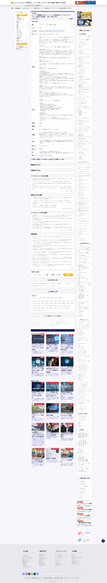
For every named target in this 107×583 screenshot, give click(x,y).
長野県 (43, 303)
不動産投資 (58, 322)
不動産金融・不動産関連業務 (84, 79)
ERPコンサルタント (81, 193)
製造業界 (40, 561)
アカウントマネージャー (82, 359)
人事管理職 (80, 294)
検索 (68, 274)
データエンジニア (81, 396)
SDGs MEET (57, 565)
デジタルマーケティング (82, 376)
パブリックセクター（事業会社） (83, 248)
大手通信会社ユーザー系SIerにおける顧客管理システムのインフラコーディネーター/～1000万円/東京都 (51, 186)
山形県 (55, 301)
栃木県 (68, 301)
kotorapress (57, 562)
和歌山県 (47, 305)
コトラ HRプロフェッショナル (61, 554)
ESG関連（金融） (82, 42)
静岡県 (63, 303)
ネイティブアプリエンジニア (83, 394)
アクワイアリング (81, 150)
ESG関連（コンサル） (83, 171)
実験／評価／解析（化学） (82, 444)
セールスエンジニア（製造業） (83, 468)
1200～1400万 (19, 33)
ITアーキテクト (80, 196)
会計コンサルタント (81, 209)
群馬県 (72, 301)
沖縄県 (39, 310)
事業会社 (41, 149)
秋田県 (51, 301)
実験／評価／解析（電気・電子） (83, 441)
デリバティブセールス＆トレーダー (84, 121)
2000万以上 (19, 37)
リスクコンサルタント (82, 220)
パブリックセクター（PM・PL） (83, 326)
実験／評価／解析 (82, 440)
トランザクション (35, 326)
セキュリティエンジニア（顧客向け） (84, 400)
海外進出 (81, 315)
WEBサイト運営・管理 (82, 370)
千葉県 (48, 297)
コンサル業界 (41, 557)
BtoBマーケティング (81, 277)
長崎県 (55, 308)
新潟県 (38, 303)
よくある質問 (25, 565)
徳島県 (34, 308)
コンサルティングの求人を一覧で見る (66, 230)
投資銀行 (52, 324)
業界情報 (24, 563)
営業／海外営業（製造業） (82, 471)
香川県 (38, 308)
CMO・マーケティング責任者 (83, 278)
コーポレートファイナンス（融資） (84, 127)
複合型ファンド (80, 65)
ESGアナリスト (81, 46)
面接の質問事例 (26, 561)
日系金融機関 (35, 283)
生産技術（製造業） (81, 458)
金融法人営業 (80, 134)
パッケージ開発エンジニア (82, 384)
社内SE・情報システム (83, 365)
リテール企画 (80, 147)
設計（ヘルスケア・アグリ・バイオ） (84, 453)
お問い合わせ (27, 578)
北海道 (34, 301)
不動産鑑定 (80, 85)
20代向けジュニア (42, 563)
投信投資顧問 (81, 70)
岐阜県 (59, 303)
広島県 (64, 305)
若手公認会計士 (42, 562)
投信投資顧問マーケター (82, 77)
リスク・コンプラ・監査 (84, 301)
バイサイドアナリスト (82, 73)
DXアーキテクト (81, 334)
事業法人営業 (80, 135)
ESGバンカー (80, 47)
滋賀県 (38, 305)
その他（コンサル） (83, 238)
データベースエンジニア (82, 395)
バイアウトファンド (55, 319)
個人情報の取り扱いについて (37, 578)
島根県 (56, 305)
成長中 (51, 155)
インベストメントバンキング (84, 49)
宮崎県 (68, 308)
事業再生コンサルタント (82, 188)
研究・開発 (81, 432)
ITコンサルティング (83, 190)
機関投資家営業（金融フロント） (83, 139)
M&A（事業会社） (81, 289)
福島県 (59, 301)
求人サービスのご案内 (27, 557)
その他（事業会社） (81, 290)
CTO (79, 344)
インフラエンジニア (25, 8)
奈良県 (43, 305)
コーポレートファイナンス (37, 319)
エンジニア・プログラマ (84, 382)
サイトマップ (71, 578)
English (94, 0)
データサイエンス (82, 406)
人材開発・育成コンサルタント (83, 204)
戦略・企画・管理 (82, 272)
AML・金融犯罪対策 (81, 103)
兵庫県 (72, 303)
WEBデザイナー (81, 377)
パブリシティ (74, 560)
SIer (48, 155)
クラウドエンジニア (81, 393)
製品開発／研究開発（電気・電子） (84, 433)
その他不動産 (80, 94)
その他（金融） (82, 155)
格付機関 (79, 157)
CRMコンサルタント (81, 194)
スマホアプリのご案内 (27, 566)
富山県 (47, 303)
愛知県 (52, 297)
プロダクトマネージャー (82, 288)
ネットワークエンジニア (82, 398)
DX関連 (80, 330)
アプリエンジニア (81, 404)
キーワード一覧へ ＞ (52, 330)
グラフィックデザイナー (82, 417)
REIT (39, 324)
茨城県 (63, 301)
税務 (79, 269)
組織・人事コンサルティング (84, 201)
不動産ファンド (80, 66)
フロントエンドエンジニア (82, 386)
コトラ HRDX (57, 560)
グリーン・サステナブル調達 (83, 461)
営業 (79, 422)
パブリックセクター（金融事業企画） (84, 39)
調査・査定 (80, 111)
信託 (79, 142)
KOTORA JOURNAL (59, 563)
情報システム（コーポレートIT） (83, 366)
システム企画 (80, 348)
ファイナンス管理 (82, 261)
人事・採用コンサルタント (82, 203)
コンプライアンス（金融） (82, 102)
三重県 (68, 303)
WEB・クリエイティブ (83, 372)
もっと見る (70, 267)
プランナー (80, 421)
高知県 (47, 308)
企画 (79, 279)
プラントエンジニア (81, 462)
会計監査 (79, 270)
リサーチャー (80, 236)
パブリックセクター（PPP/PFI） (83, 40)
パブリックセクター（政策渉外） (83, 252)
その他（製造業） (81, 464)
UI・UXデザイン (81, 380)
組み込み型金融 (80, 153)
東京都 (34, 297)
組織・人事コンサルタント (82, 202)
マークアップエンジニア (82, 373)
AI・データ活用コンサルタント (83, 198)
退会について (78, 578)
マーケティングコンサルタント (83, 228)
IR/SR (79, 275)
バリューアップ (47, 319)
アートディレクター (81, 418)
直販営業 (79, 113)
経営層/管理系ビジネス (43, 558)
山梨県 (34, 303)
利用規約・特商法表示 (48, 578)
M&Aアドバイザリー (81, 215)
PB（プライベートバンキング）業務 (84, 136)
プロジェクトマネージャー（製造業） (84, 463)
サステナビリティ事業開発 (82, 259)
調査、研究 (80, 233)
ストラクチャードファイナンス (83, 57)
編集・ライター (80, 423)
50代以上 (18, 21)
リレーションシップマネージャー (83, 128)
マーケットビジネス (83, 116)
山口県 (68, 305)
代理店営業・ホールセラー (82, 112)
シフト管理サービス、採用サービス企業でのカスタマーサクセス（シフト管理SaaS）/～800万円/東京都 (51, 200)
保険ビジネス (81, 105)
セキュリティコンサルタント (83, 223)
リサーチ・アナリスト (82, 122)
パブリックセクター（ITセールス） (84, 328)
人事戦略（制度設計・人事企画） (83, 295)
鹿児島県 (35, 310)
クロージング (51, 326)
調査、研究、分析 (82, 231)
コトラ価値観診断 (58, 556)
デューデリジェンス (46, 324)
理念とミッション (74, 556)
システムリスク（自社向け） (83, 308)
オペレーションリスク (82, 101)
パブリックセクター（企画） (84, 247)
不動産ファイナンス (81, 80)
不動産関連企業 (35, 285)
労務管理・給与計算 (81, 297)
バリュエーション (67, 319)
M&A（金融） (80, 50)
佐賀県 (51, 308)
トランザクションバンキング (83, 129)
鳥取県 (52, 305)
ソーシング (52, 322)
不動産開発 (80, 86)
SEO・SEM (80, 379)
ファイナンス (66, 324)
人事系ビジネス (82, 292)
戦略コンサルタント (81, 181)
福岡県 (60, 297)
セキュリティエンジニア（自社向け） (84, 309)
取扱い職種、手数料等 (58, 578)
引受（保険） (80, 110)
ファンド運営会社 (67, 283)
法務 (79, 304)
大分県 (63, 308)
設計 (80, 448)
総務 (79, 280)
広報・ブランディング (82, 425)
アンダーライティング (65, 322)
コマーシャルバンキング (84, 126)
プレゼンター (80, 74)
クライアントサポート (82, 287)
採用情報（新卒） (74, 562)
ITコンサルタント (81, 192)
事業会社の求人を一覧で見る (67, 208)
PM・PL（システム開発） (82, 351)
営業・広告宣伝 (82, 416)
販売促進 (79, 426)
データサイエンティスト (82, 407)
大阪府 (40, 123)
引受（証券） (80, 146)
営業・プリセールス (83, 355)
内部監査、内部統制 (81, 302)
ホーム (24, 554)
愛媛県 (43, 308)
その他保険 (80, 114)
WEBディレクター (81, 378)
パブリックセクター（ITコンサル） (84, 169)
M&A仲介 (79, 216)
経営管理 (81, 311)
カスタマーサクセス (81, 363)
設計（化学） (80, 452)
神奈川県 (39, 297)
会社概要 (73, 554)
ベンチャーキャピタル (82, 67)
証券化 (61, 319)
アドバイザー (34, 324)
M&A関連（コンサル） (83, 213)
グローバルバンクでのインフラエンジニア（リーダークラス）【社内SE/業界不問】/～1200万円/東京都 (51, 181)
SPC (56, 324)
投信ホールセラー (81, 72)
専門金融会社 (59, 283)
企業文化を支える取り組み (76, 557)
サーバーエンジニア (81, 399)
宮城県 (47, 301)
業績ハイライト (74, 558)
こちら (21, 48)
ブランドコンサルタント (82, 229)
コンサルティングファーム (45, 285)
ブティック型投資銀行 (51, 283)
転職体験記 (25, 562)
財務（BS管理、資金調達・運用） (84, 267)
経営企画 (79, 274)
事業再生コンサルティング (84, 187)
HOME (12, 8)
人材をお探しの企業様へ (88, 0)
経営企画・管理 (82, 343)
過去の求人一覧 (26, 567)
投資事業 (81, 60)
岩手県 (43, 301)
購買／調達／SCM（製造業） (83, 459)
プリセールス (80, 358)
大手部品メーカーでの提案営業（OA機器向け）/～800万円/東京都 (44, 205)
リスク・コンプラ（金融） (84, 96)
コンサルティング (43, 155)
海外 (43, 310)
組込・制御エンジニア (82, 403)
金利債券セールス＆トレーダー (83, 120)
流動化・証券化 (80, 58)
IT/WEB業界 (41, 560)
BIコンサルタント (81, 195)
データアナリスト (81, 410)
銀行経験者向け (42, 565)
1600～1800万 (19, 35)
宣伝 (79, 424)
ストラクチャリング (36, 322)
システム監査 (80, 303)
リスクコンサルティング (84, 218)
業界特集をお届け (42, 554)
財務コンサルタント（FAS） (83, 208)
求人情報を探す (17, 8)
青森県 (38, 301)
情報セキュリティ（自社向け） (83, 307)
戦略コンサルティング (83, 179)
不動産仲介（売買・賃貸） (82, 91)
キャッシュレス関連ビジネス (84, 149)
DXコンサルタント (81, 197)
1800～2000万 (19, 36)
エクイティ (60, 324)
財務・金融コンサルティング (84, 206)
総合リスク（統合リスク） (82, 97)
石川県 (51, 303)
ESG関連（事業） (82, 255)
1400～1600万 (19, 34)
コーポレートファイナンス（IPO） (84, 56)
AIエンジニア (80, 335)
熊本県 (59, 308)
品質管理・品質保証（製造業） (83, 460)
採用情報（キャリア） (75, 561)
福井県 (55, 303)
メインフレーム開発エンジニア (83, 385)
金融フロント (81, 133)
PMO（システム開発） (82, 352)
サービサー (80, 156)
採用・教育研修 (80, 296)
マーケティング (80, 276)
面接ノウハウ (25, 560)
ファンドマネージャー (82, 71)
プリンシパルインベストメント (83, 62)
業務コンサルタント (81, 184)
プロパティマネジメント (82, 84)
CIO (79, 345)
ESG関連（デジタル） (83, 337)
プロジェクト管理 (82, 350)
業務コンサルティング (83, 183)
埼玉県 (43, 297)
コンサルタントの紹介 (27, 558)
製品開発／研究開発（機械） (83, 434)
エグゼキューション (45, 322)
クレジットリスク (81, 98)
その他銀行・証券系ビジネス (84, 141)
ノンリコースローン (44, 326)
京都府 (34, 305)
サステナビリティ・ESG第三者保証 (84, 175)
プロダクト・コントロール (82, 268)
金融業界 (40, 556)
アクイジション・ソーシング (83, 81)
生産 (80, 455)
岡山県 (60, 305)
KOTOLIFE (57, 561)
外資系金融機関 (42, 283)
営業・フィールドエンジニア (84, 466)
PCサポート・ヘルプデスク (82, 369)
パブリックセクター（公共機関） (83, 253)
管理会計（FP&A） (81, 266)
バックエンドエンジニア (82, 387)
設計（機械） (80, 451)
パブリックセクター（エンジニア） (84, 327)
